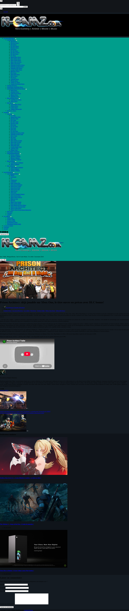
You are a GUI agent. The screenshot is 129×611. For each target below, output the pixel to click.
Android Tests (14, 148)
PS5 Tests (13, 120)
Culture (9, 214)
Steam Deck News (16, 57)
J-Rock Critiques (15, 170)
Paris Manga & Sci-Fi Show (18, 205)
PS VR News (14, 51)
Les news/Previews (9, 38)
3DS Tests (13, 139)
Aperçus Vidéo (11, 221)
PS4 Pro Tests (14, 123)
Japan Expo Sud (15, 189)
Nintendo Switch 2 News (18, 65)
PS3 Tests (13, 128)
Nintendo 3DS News (16, 68)
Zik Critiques (10, 166)
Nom (2, 584)
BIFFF (12, 175)
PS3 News (13, 73)
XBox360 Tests (15, 145)
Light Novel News (16, 93)
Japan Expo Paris (15, 188)
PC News (13, 55)
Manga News (14, 95)
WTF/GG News (11, 110)
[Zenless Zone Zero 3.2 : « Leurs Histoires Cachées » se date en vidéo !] (33, 474)
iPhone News (14, 81)
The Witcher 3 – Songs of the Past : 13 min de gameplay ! (17, 524)
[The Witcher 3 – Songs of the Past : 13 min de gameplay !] (33, 520)
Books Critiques (15, 155)
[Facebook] (1, 232)
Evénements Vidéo (12, 222)
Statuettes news (15, 96)
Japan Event (14, 191)
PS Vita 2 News (15, 52)
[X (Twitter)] (3, 232)
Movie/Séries (10, 161)
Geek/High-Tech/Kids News (15, 87)
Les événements (8, 172)
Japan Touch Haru (16, 196)
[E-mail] (7, 232)
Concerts (9, 213)
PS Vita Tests (14, 131)
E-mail (2, 588)
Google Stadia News (16, 70)
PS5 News (13, 44)
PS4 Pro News (15, 47)
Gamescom (14, 180)
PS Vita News (14, 54)
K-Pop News (14, 107)
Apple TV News (15, 82)
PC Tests (13, 115)
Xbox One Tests (15, 144)
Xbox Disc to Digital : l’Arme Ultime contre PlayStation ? (17, 570)
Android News (15, 79)
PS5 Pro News (15, 43)
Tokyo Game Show (16, 208)
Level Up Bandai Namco (17, 194)
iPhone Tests (14, 150)
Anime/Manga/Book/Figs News (16, 88)
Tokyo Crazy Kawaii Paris (18, 207)
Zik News (10, 103)
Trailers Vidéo (11, 219)
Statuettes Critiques (16, 159)
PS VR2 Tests (14, 121)
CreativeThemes (28, 610)
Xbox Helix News (16, 58)
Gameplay (13, 181)
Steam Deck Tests (15, 117)
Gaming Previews (12, 85)
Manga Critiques (15, 158)
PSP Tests (13, 129)
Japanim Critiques (15, 156)
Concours (6, 227)
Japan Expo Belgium (16, 184)
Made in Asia (14, 199)
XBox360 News (15, 74)
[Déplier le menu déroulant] (15, 38)
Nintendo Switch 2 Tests (17, 133)
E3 (11, 178)
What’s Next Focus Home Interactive (21, 210)
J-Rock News (14, 106)
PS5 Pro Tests (14, 118)
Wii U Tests (14, 136)
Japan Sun (13, 192)
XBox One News (15, 63)
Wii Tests (13, 137)
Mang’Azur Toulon (16, 202)
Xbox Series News (16, 60)
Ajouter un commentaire (7, 604)
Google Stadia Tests (16, 147)
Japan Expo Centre (16, 186)
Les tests (6, 112)
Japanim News (15, 92)
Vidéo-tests (10, 218)
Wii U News (14, 76)
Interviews (10, 211)
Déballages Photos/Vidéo (14, 224)
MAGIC (13, 200)
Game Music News (16, 104)
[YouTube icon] (3, 389)
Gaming (9, 114)
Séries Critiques (15, 164)
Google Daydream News (17, 84)
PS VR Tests (14, 126)
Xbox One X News (16, 62)
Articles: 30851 (4, 390)
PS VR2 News (15, 46)
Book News (14, 90)
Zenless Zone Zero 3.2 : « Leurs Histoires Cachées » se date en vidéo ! (20, 478)
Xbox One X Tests (16, 142)
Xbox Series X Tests (16, 140)
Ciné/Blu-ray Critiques (17, 162)
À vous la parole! (8, 225)
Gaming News (11, 40)
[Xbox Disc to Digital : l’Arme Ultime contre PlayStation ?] (33, 567)
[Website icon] (1, 389)
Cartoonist (13, 177)
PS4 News (13, 49)
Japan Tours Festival (16, 197)
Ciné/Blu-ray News (16, 99)
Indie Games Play (15, 183)
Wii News (13, 77)
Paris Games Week (16, 203)
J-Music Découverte (16, 109)
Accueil (6, 229)
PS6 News (13, 41)
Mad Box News (15, 71)
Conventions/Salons (12, 173)
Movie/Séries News (12, 98)
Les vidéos (6, 216)
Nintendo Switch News (17, 66)
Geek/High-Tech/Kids (13, 151)
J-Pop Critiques (15, 169)
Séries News (14, 101)
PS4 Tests (13, 125)
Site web (2, 591)
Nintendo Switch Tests (17, 134)
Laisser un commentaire (7, 607)
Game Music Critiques (17, 167)
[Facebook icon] (0, 389)
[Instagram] (5, 232)
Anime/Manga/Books (13, 153)
